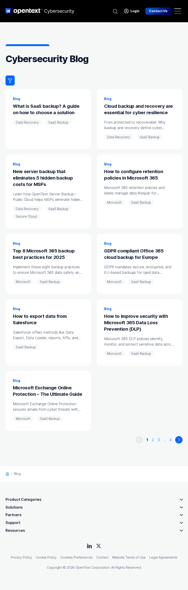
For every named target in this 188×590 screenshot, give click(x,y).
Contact (102, 557)
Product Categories (23, 499)
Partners (14, 514)
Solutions (14, 507)
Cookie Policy (46, 557)
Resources (15, 530)
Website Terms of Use (129, 557)
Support (13, 522)
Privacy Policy (21, 557)
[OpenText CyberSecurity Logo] (40, 11)
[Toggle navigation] (177, 11)
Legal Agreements (163, 557)
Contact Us (158, 11)
